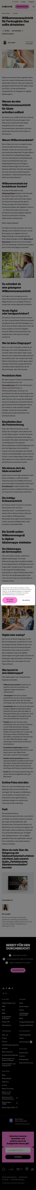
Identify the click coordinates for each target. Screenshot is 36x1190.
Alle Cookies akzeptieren (9, 600)
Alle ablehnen (26, 600)
